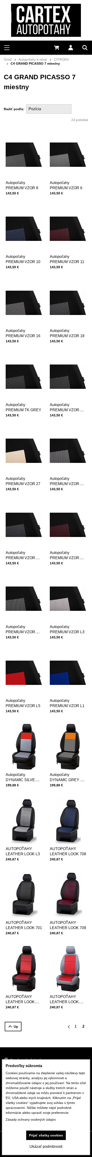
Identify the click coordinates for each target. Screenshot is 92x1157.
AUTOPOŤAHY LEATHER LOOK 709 (68, 925)
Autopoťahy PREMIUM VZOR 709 (64, 558)
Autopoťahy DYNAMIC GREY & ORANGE (66, 780)
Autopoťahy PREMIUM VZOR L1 (67, 703)
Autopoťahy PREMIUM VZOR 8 (22, 185)
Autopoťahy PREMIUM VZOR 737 (20, 632)
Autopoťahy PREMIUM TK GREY (23, 407)
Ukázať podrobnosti (46, 1146)
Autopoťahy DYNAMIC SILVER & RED (23, 780)
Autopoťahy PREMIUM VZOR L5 (23, 703)
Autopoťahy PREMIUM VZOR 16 (23, 333)
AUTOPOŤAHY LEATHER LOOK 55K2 (64, 1002)
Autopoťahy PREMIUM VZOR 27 (23, 481)
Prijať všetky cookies (46, 1135)
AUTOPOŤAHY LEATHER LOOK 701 (24, 925)
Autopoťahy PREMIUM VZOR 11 (67, 259)
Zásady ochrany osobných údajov (31, 1119)
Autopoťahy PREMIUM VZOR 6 (66, 185)
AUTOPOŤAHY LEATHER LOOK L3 (23, 851)
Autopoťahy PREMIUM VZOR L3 (67, 629)
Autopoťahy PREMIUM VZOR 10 (23, 259)
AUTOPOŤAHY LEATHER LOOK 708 (68, 851)
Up (16, 1026)
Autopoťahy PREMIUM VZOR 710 (64, 410)
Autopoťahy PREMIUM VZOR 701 (20, 558)
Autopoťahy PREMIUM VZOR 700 (64, 484)
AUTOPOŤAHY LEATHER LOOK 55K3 (20, 1002)
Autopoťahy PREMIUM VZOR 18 (67, 333)
